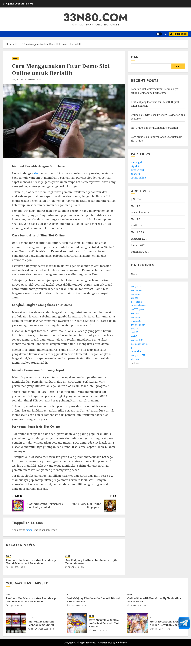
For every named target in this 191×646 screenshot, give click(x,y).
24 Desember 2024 (32, 80)
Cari (135, 57)
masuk (29, 530)
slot (36, 173)
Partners (135, 363)
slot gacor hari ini (139, 344)
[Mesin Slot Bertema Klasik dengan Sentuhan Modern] (137, 623)
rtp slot (135, 166)
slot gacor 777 (138, 355)
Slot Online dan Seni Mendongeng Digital (154, 127)
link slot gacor (138, 325)
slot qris (135, 313)
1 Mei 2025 (96, 631)
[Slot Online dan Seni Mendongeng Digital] (16, 623)
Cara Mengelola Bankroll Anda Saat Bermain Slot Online (104, 623)
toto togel (136, 162)
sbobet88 (136, 174)
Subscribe (181, 33)
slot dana (135, 294)
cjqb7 (16, 80)
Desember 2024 (139, 251)
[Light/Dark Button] (159, 33)
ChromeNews (105, 642)
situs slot (135, 359)
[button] (166, 34)
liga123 (134, 298)
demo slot (136, 351)
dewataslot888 (138, 305)
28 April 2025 (158, 629)
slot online (136, 317)
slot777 (134, 328)
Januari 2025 (138, 245)
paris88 (134, 332)
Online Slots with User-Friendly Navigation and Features (154, 600)
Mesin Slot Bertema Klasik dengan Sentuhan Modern (166, 623)
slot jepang (136, 302)
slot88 (134, 336)
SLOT (15, 58)
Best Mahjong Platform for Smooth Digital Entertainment (91, 561)
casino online (138, 177)
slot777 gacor (137, 309)
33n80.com (95, 17)
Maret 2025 (137, 232)
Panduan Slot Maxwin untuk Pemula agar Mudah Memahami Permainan (32, 561)
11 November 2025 (39, 629)
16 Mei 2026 (135, 606)
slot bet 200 (137, 340)
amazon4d (136, 321)
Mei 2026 (136, 206)
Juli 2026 (136, 199)
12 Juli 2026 (14, 567)
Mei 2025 (136, 219)
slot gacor (136, 286)
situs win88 (137, 170)
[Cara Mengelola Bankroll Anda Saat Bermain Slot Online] (77, 623)
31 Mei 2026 (73, 567)
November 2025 (140, 212)
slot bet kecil (137, 290)
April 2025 (137, 225)
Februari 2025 (139, 238)
